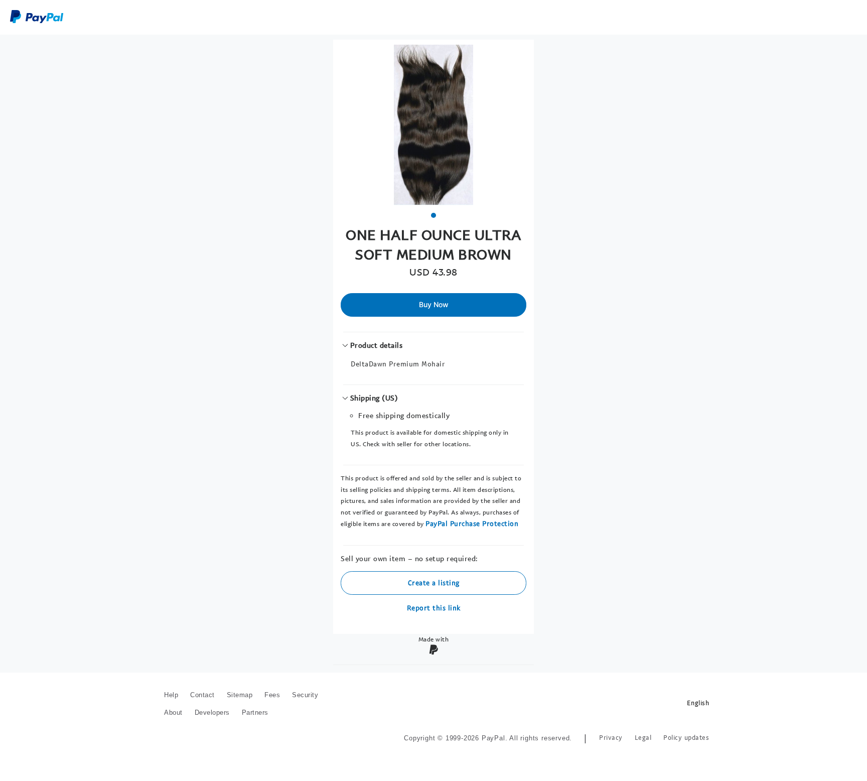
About (173, 712)
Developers (212, 712)
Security (305, 695)
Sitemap (240, 695)
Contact (202, 695)
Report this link (434, 607)
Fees (272, 695)
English (698, 703)
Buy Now (434, 304)
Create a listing (434, 582)
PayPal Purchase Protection (471, 523)
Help (171, 695)
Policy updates (686, 737)
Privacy (611, 737)
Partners (255, 712)
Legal (643, 737)
